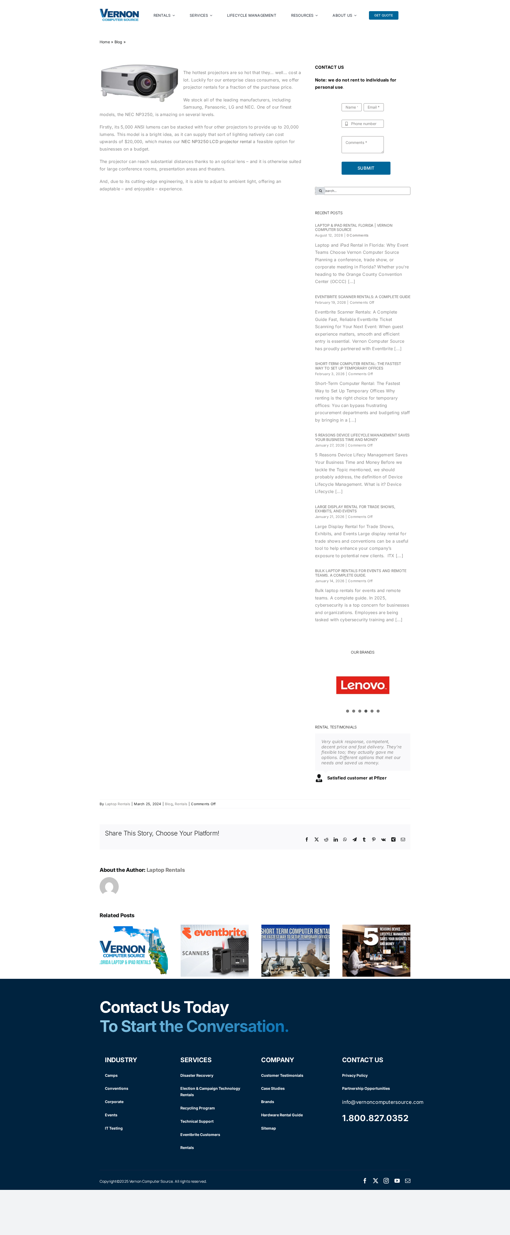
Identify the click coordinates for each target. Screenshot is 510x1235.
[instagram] (386, 1184)
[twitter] (375, 1184)
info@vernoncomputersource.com (383, 1106)
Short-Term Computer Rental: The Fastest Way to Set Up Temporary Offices (358, 365)
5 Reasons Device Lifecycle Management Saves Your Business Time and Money (362, 437)
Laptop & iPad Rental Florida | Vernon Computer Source (353, 227)
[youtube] (397, 1184)
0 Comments (357, 235)
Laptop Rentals (117, 807)
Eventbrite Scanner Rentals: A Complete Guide (362, 296)
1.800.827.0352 (375, 1122)
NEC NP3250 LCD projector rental (216, 141)
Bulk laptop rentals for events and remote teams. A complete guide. (360, 572)
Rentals (181, 807)
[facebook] (365, 1184)
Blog (118, 42)
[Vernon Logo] (119, 11)
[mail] (407, 1184)
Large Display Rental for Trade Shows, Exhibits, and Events (355, 508)
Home (105, 42)
